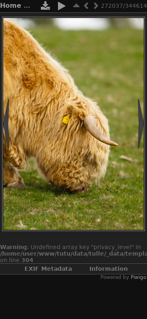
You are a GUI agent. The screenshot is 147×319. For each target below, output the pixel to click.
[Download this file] (45, 7)
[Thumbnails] (76, 5)
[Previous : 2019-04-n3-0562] (86, 5)
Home (10, 5)
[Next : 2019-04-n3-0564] (96, 5)
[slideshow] (62, 7)
